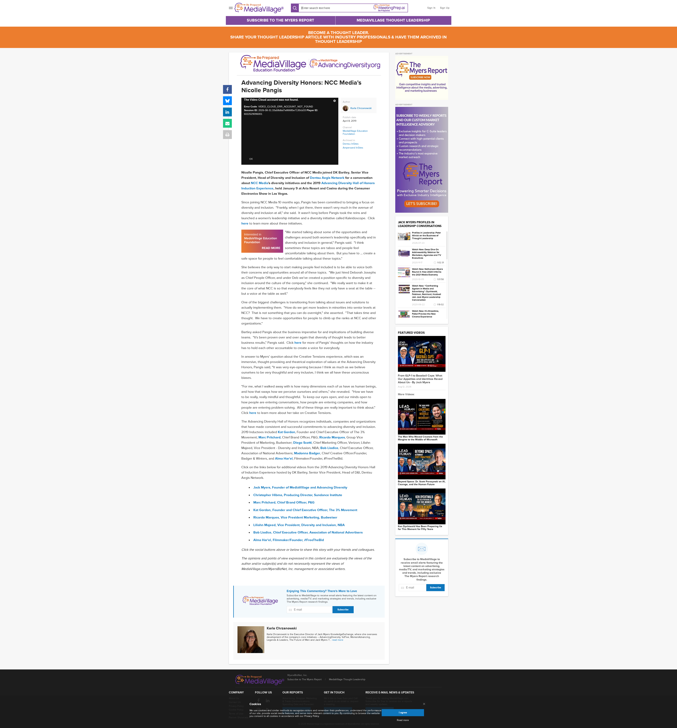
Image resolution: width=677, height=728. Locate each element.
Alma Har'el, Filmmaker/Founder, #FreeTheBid (288, 540)
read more (337, 639)
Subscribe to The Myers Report (280, 20)
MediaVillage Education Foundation (355, 132)
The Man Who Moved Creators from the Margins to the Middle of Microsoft (420, 438)
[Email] (227, 123)
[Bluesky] (227, 100)
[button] (334, 101)
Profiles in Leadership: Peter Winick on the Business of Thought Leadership (426, 235)
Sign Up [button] (445, 7)
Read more (403, 720)
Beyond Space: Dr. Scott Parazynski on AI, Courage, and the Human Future (422, 483)
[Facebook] (227, 89)
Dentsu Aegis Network (327, 178)
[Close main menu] (424, 704)
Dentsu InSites (351, 143)
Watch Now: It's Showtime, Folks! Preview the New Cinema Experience (425, 314)
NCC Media (259, 183)
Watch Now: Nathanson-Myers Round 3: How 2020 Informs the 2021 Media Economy (427, 272)
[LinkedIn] (227, 112)
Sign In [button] (431, 7)
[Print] (227, 134)
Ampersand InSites (353, 147)
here (244, 224)
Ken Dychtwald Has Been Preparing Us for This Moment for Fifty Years (420, 528)
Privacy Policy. (311, 716)
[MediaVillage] (259, 8)
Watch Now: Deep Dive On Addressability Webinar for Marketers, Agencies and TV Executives (426, 253)
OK (251, 158)
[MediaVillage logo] (260, 680)
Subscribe (343, 609)
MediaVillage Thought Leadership (393, 20)
